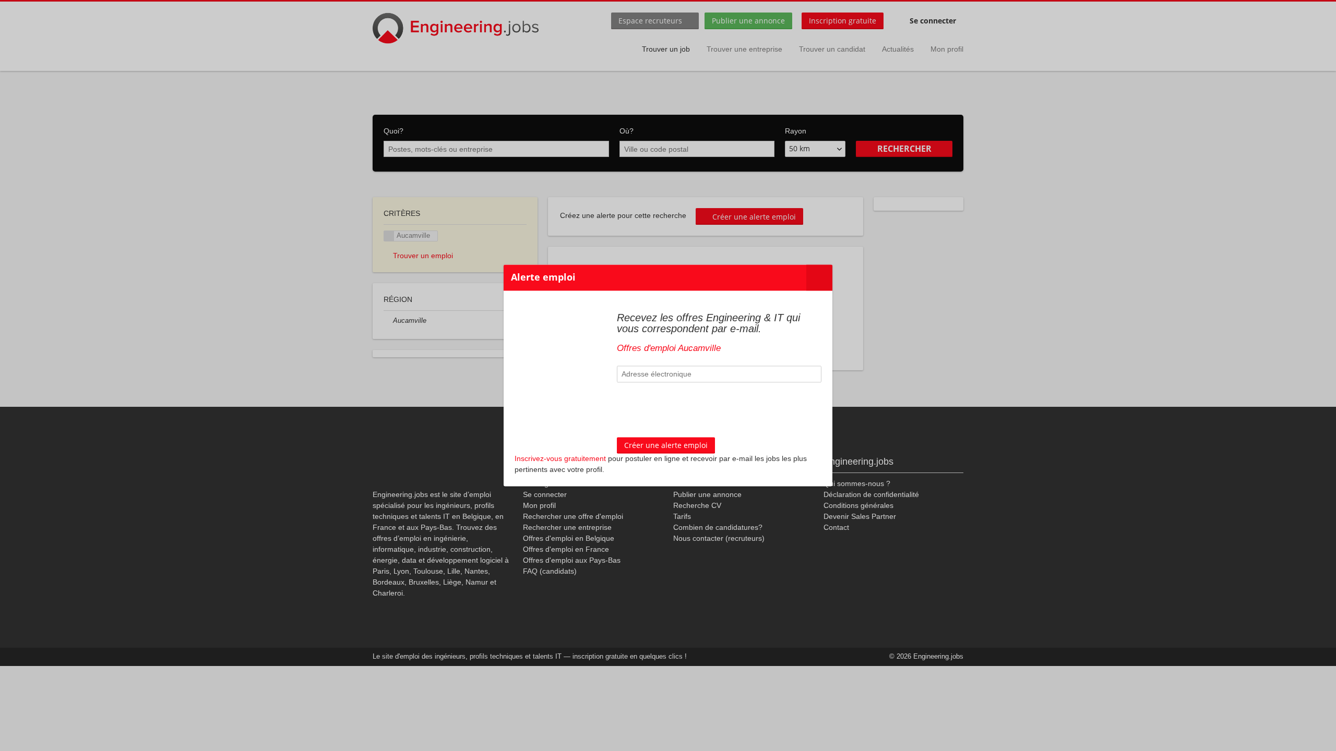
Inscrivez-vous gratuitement (560, 459)
